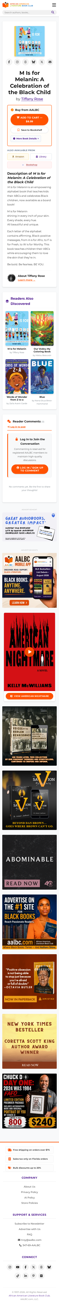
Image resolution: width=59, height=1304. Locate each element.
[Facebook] (26, 1267)
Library (42, 156)
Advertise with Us (29, 1229)
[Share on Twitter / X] (42, 62)
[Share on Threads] (25, 62)
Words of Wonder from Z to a (17, 398)
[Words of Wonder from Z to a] (16, 377)
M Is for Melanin (17, 349)
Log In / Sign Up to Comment (31, 469)
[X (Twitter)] (33, 1267)
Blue (42, 397)
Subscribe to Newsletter (29, 1223)
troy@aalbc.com (31, 1240)
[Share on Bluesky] (33, 62)
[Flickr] (41, 1276)
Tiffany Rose (32, 99)
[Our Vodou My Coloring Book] (42, 329)
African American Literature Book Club (29, 1295)
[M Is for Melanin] (16, 329)
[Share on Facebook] (9, 62)
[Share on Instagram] (17, 62)
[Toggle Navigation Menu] (54, 5)
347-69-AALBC (31, 1245)
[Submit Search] (52, 12)
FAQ (29, 1234)
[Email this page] (50, 62)
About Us (29, 1186)
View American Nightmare (31, 696)
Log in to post (18, 427)
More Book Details (26, 138)
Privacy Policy (29, 1192)
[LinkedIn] (26, 1276)
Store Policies (29, 1203)
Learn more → (26, 280)
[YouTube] (18, 1267)
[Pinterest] (33, 1276)
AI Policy (29, 1197)
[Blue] (42, 377)
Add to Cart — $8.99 (31, 119)
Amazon (19, 156)
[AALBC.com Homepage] (17, 5)
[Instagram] (10, 1267)
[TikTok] (18, 1276)
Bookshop (31, 165)
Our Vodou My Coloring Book (42, 350)
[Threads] (41, 1267)
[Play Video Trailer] (29, 652)
